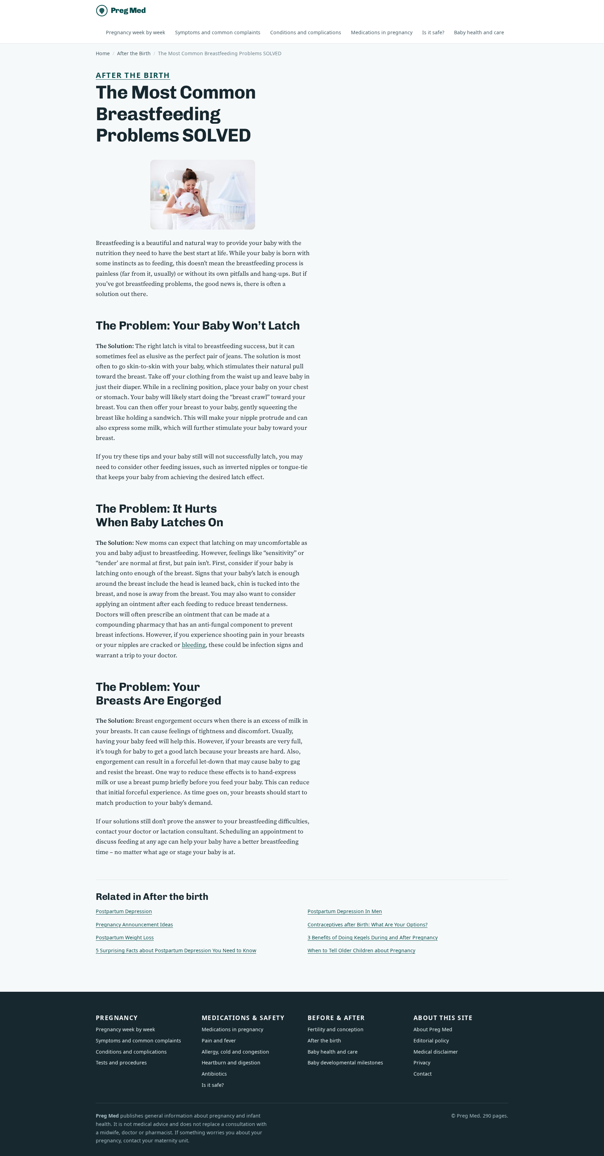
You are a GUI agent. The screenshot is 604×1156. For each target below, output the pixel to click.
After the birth (133, 75)
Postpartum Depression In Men (345, 911)
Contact (423, 1073)
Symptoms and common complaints (217, 32)
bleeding (194, 645)
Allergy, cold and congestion (235, 1051)
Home (103, 53)
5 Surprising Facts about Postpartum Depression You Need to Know (176, 950)
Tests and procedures (121, 1062)
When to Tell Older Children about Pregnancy (361, 950)
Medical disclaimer (436, 1051)
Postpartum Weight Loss (125, 937)
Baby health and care (479, 32)
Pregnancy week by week (135, 32)
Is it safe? (433, 32)
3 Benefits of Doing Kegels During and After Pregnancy (373, 937)
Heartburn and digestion (231, 1062)
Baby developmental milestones (345, 1062)
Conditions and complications (305, 32)
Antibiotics (214, 1073)
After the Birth (134, 53)
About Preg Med (433, 1029)
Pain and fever (219, 1040)
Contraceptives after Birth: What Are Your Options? (367, 924)
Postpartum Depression (124, 911)
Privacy (422, 1062)
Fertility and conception (336, 1029)
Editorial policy (431, 1040)
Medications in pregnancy (381, 32)
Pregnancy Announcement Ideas (134, 924)
